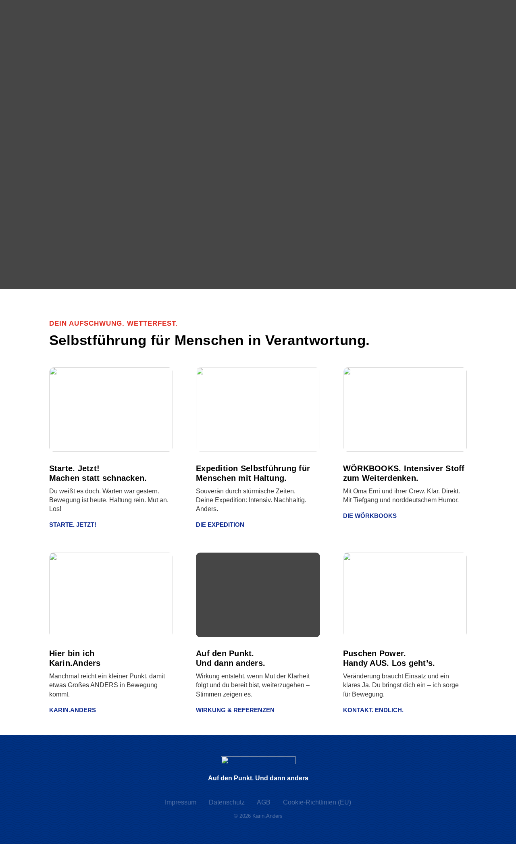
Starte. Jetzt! (72, 524)
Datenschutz (227, 802)
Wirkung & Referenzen (235, 710)
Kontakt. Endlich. (373, 710)
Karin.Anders (72, 710)
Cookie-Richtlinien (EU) (317, 802)
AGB (263, 802)
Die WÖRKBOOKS (370, 515)
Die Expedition (220, 524)
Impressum (180, 802)
